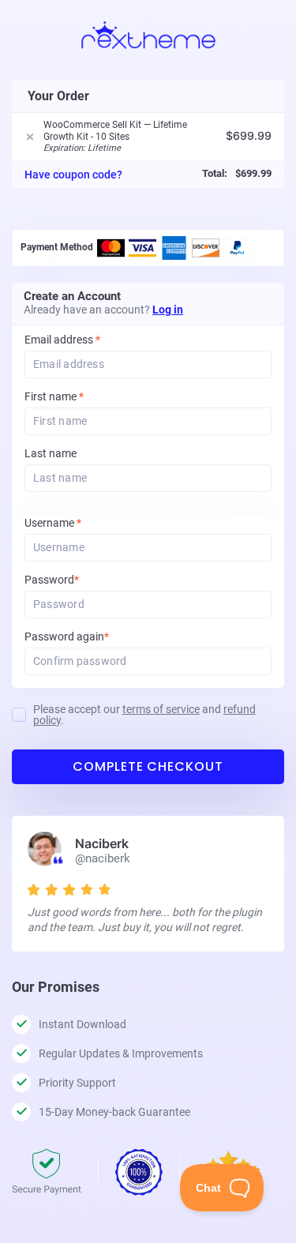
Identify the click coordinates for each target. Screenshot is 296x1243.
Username (74, 523)
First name (54, 397)
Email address (62, 340)
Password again (88, 637)
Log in (167, 309)
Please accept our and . (144, 715)
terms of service (161, 709)
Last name (50, 454)
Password (73, 580)
